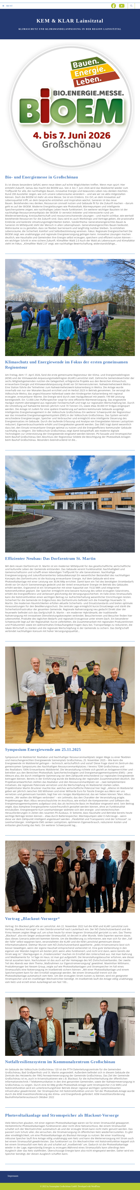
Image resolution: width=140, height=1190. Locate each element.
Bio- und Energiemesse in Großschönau (41, 177)
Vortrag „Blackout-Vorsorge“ (32, 918)
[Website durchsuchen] (131, 6)
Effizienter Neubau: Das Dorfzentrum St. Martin (50, 558)
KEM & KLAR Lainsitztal (70, 20)
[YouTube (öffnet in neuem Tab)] (121, 5)
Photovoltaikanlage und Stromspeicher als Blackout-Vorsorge (62, 1115)
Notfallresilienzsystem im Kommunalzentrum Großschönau (60, 1062)
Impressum (13, 1176)
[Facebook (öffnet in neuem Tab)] (113, 5)
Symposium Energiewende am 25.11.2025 (43, 749)
